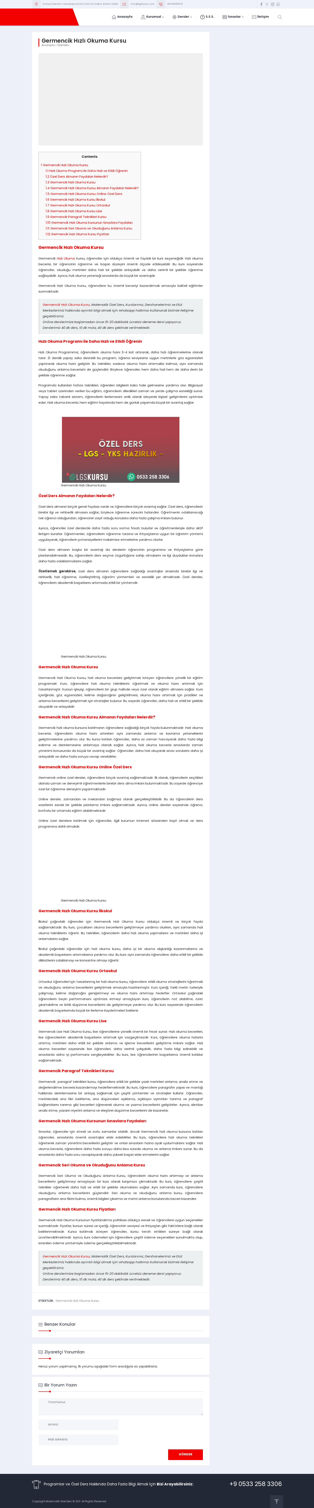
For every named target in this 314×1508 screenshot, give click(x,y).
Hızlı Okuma (66, 258)
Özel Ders (63, 45)
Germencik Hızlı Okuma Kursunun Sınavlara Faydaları (89, 223)
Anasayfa (48, 45)
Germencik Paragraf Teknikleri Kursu (76, 217)
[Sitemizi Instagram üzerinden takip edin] (272, 4)
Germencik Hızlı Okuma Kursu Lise (74, 211)
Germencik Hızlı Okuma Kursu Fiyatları (77, 234)
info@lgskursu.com (142, 4)
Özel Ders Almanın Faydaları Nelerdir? (77, 176)
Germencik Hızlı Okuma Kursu (64, 165)
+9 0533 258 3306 (255, 1485)
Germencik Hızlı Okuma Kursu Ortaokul (78, 205)
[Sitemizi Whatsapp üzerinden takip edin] (278, 4)
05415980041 (175, 4)
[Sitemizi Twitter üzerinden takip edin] (267, 4)
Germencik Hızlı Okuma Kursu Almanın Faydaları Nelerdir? (92, 188)
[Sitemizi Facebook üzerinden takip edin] (261, 4)
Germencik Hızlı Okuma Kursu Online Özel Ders (84, 194)
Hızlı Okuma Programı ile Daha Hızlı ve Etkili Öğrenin (87, 171)
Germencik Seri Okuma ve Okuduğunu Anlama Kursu (89, 228)
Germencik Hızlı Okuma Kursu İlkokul (75, 200)
